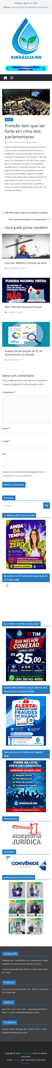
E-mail (6, 441)
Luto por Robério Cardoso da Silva (26, 263)
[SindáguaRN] (5, 78)
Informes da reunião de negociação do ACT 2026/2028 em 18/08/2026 (28, 6)
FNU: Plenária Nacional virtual (23, 307)
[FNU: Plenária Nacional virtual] (26, 279)
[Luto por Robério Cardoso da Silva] (26, 235)
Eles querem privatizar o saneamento (28, 219)
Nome (6, 428)
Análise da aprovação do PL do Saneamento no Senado (23, 352)
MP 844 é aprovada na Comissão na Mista (26, 212)
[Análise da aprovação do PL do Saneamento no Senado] (26, 323)
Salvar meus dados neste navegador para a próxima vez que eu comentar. (23, 473)
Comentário (9, 392)
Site (4, 454)
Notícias (9, 119)
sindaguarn (32, 142)
